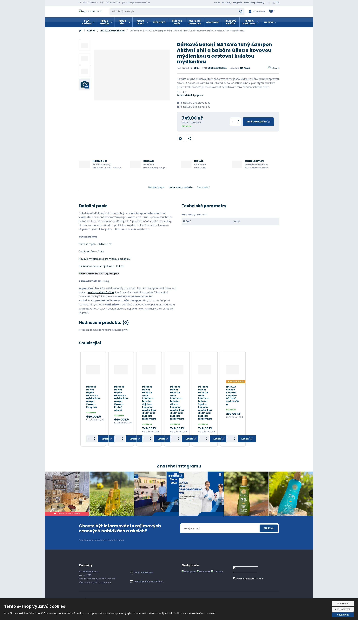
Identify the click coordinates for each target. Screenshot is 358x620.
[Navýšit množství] (238, 120)
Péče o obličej (104, 22)
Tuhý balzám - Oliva (91, 251)
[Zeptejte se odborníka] (180, 138)
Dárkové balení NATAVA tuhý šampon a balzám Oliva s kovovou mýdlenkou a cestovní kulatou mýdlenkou (177, 402)
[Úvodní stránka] (92, 12)
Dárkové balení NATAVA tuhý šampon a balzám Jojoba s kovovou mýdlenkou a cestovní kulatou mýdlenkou (149, 402)
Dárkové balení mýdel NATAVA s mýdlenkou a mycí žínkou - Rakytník (93, 397)
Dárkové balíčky (230, 22)
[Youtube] (273, 2)
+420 (144, 572)
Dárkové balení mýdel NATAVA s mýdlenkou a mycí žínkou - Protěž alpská (121, 398)
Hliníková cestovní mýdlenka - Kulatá (101, 266)
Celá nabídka (87, 22)
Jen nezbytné (342, 609)
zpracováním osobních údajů (108, 539)
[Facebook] (269, 2)
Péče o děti (159, 22)
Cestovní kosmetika (195, 22)
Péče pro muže (177, 22)
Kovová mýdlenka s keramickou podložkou (104, 259)
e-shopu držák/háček (101, 292)
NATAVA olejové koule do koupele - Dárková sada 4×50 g (232, 395)
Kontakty (226, 2)
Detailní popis (156, 187)
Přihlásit (269, 528)
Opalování (212, 22)
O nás (217, 2)
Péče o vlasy (140, 22)
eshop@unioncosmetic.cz (149, 581)
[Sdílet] (189, 138)
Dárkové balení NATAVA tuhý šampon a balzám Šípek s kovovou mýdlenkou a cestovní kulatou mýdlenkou (205, 402)
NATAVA (269, 22)
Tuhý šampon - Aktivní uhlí (95, 244)
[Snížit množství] (94, 439)
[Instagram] (278, 2)
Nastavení (342, 603)
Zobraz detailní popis (189, 95)
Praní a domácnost (249, 22)
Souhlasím (343, 614)
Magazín (237, 2)
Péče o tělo (122, 22)
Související (203, 187)
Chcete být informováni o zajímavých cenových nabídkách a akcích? (120, 528)
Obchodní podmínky (254, 2)
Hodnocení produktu (181, 187)
